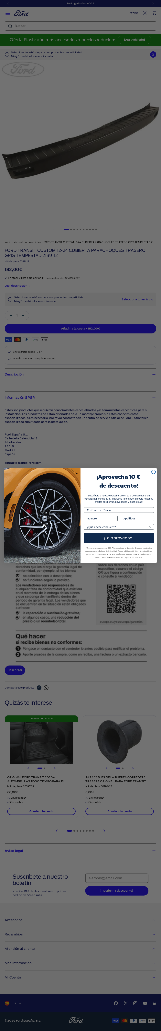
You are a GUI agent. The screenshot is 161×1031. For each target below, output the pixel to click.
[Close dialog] (154, 472)
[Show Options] (150, 526)
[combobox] (117, 526)
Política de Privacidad (108, 551)
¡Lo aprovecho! (119, 538)
